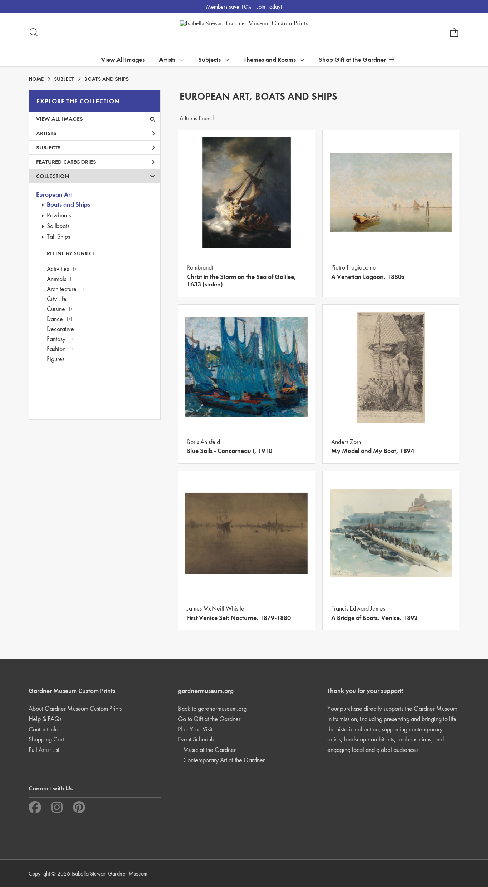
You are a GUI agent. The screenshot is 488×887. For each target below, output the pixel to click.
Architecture (61, 289)
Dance (55, 319)
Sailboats (58, 226)
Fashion (56, 349)
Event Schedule (197, 739)
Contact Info (43, 729)
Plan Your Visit (195, 729)
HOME (36, 79)
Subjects (48, 147)
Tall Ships (58, 236)
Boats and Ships (68, 204)
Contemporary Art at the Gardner (224, 760)
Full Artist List (44, 749)
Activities (58, 269)
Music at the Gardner (209, 749)
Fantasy (56, 339)
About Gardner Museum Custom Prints (75, 708)
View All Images (123, 59)
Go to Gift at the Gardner (209, 719)
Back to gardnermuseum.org (212, 708)
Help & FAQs (45, 719)
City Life (56, 299)
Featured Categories (66, 162)
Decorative (60, 329)
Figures (55, 359)
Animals (56, 279)
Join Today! (269, 6)
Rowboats (59, 215)
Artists (46, 133)
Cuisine (56, 309)
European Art (54, 194)
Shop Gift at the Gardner (352, 59)
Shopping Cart (46, 739)
